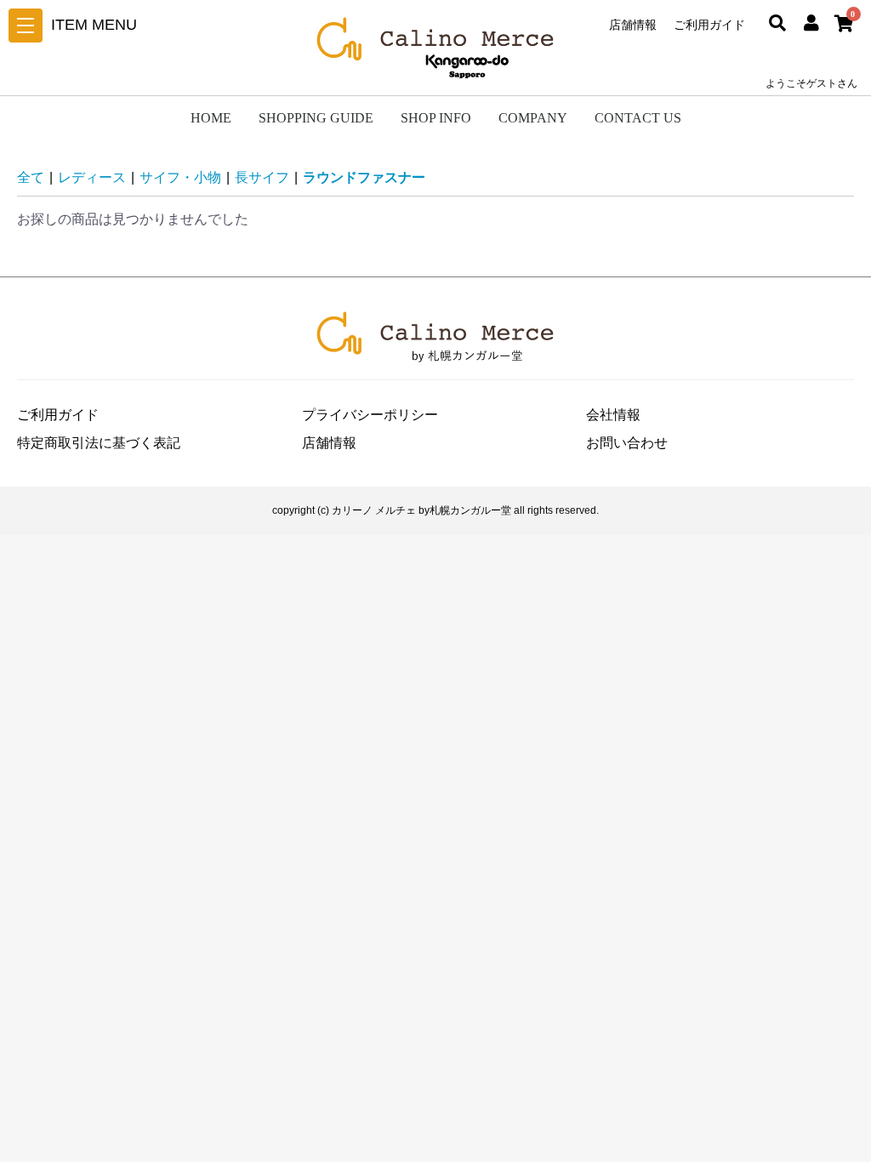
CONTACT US (638, 118)
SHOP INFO (436, 118)
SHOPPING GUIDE (316, 118)
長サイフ (262, 177)
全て (30, 177)
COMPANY (532, 118)
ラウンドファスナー (364, 177)
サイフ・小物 (180, 177)
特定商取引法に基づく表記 (98, 443)
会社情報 (613, 414)
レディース (92, 177)
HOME (211, 118)
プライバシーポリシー (370, 414)
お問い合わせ (627, 443)
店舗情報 (633, 24)
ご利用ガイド (709, 24)
